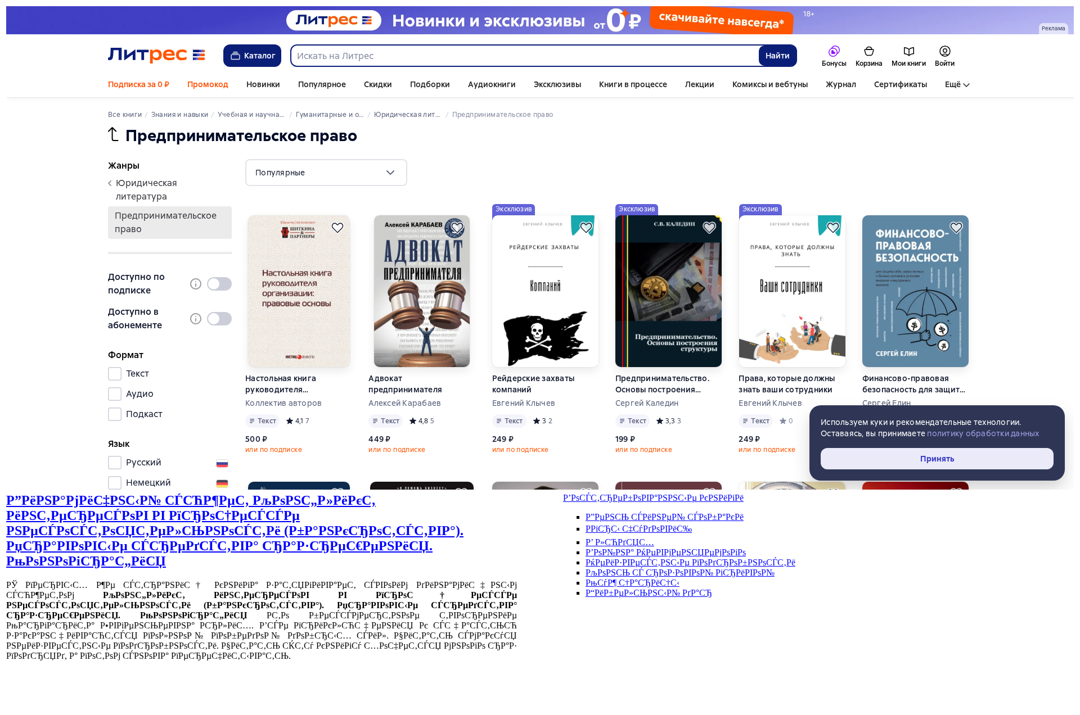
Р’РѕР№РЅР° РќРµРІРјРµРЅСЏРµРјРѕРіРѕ (666, 552)
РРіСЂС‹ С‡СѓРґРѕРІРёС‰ (639, 528)
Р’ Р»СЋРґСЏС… (620, 542)
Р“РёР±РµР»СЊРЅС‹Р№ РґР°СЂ (649, 593)
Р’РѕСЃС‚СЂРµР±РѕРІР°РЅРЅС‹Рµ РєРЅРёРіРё (653, 498)
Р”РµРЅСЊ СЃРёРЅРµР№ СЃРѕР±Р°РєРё (665, 517)
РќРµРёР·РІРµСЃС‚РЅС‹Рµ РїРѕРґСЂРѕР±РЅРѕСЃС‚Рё (690, 562)
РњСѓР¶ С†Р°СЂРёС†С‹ (633, 582)
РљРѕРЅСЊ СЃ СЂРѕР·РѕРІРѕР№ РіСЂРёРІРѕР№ (680, 572)
